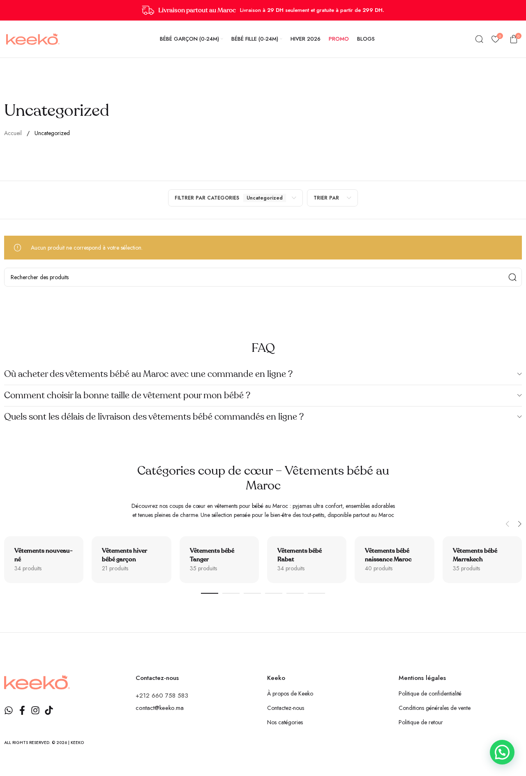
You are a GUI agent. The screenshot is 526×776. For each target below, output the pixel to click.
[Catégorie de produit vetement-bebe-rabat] (306, 559)
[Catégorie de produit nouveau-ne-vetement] (43, 559)
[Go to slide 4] (273, 593)
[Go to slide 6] (316, 593)
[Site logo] (33, 38)
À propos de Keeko (290, 693)
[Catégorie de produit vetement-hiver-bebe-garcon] (131, 559)
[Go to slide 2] (231, 593)
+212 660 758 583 (162, 695)
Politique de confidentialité (430, 693)
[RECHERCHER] (512, 277)
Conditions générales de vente (435, 708)
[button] (507, 524)
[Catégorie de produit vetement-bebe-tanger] (219, 559)
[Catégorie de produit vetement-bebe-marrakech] (482, 559)
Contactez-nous (285, 708)
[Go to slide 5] (295, 593)
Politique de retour (421, 722)
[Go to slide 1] (209, 593)
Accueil (13, 133)
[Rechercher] (479, 39)
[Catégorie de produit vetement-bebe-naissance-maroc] (394, 559)
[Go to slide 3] (252, 593)
